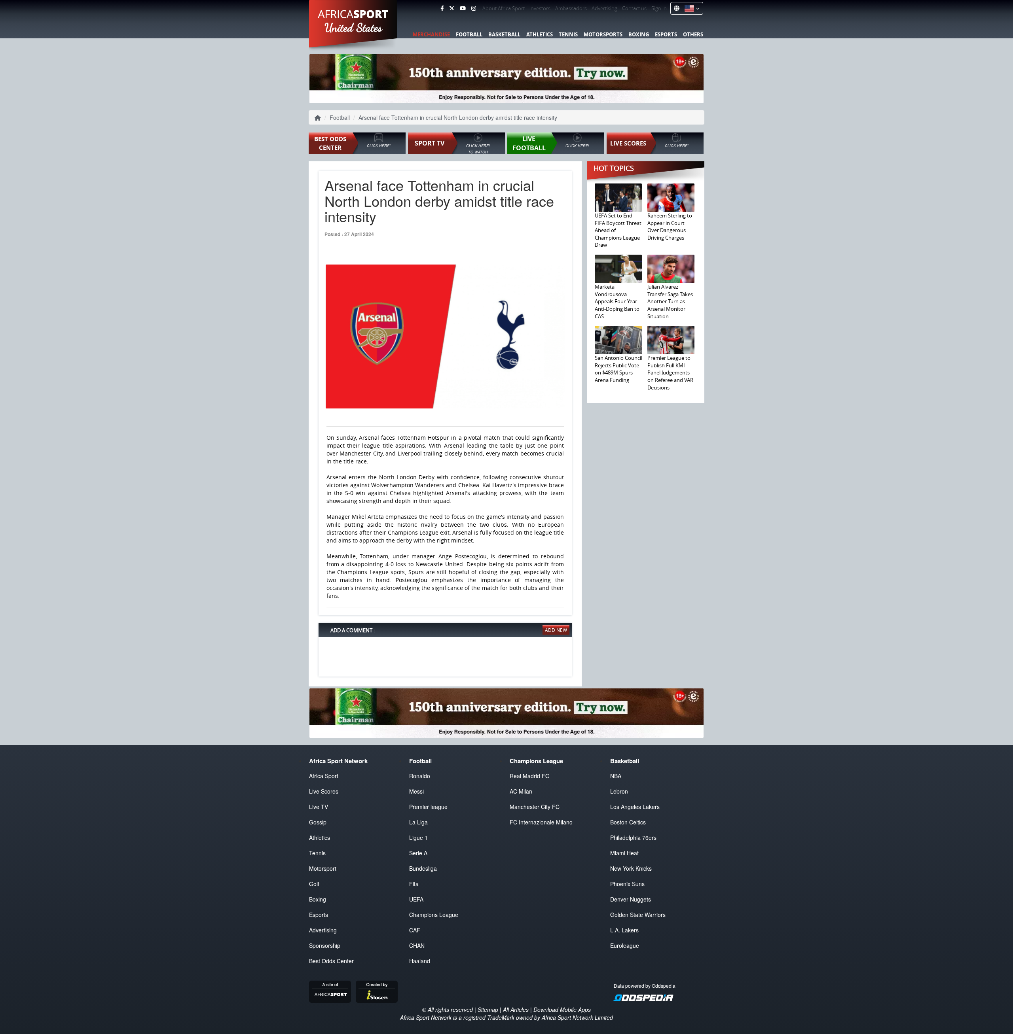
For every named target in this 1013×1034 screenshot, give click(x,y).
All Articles (516, 1009)
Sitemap (488, 1009)
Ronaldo (419, 776)
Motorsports (603, 34)
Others (693, 34)
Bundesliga (423, 868)
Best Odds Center (331, 961)
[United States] (691, 8)
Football (469, 34)
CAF (414, 930)
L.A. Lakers (624, 930)
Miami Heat (624, 853)
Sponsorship (324, 945)
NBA (615, 776)
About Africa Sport (503, 8)
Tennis (568, 34)
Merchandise (431, 34)
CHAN (417, 945)
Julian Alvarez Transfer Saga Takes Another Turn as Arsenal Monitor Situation (670, 301)
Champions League (433, 915)
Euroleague (624, 945)
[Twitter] (451, 8)
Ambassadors (571, 8)
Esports (666, 34)
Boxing (638, 34)
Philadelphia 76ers (633, 837)
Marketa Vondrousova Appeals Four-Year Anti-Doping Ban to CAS (617, 301)
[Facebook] (442, 8)
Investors (539, 8)
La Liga (418, 822)
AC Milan (521, 791)
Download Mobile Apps (562, 1009)
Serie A (418, 853)
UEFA (416, 899)
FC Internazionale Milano (541, 822)
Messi (416, 791)
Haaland (419, 961)
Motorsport (322, 868)
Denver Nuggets (630, 899)
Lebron (619, 791)
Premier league (428, 807)
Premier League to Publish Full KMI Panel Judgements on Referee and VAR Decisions (670, 372)
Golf (314, 884)
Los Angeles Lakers (635, 807)
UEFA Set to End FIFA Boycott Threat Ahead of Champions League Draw (618, 230)
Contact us (634, 8)
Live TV (318, 807)
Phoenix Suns (627, 884)
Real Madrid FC (529, 776)
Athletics (539, 34)
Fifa (414, 884)
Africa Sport (323, 776)
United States (353, 28)
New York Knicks (631, 868)
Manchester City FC (535, 807)
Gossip (317, 822)
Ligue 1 (418, 837)
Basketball (504, 34)
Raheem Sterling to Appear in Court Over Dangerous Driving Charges (669, 226)
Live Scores (323, 791)
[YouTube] (463, 8)
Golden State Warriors (638, 915)
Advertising (604, 8)
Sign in (659, 8)
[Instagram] (473, 8)
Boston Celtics (628, 822)
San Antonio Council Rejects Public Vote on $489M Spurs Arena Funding (618, 369)
